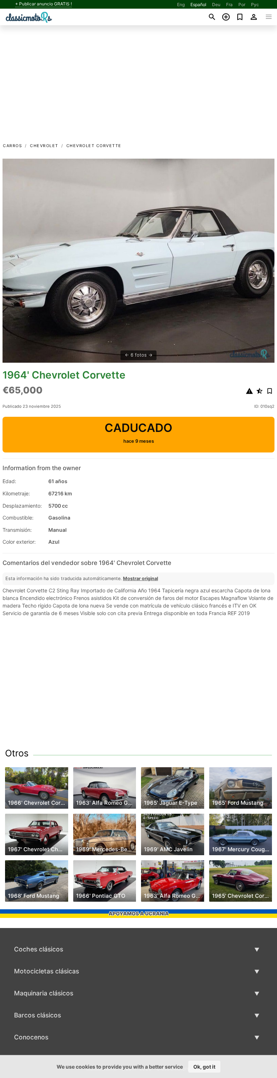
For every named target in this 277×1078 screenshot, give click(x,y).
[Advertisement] (138, 87)
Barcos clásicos (37, 1015)
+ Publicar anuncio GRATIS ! (43, 3)
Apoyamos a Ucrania (139, 913)
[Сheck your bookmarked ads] (240, 17)
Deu (216, 4)
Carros (12, 145)
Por (241, 4)
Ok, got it (204, 1067)
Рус (255, 4)
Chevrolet (44, 145)
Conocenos (31, 1037)
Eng (181, 4)
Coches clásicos (38, 949)
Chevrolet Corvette (94, 145)
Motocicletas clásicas (46, 971)
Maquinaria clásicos (43, 993)
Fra (229, 4)
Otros (16, 753)
